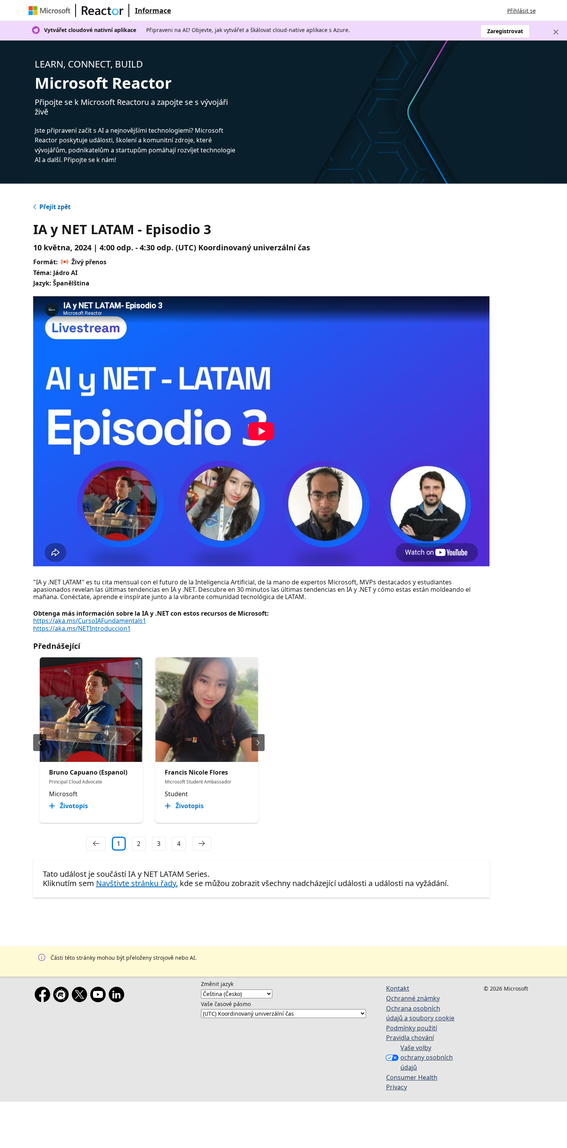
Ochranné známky (413, 998)
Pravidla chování (410, 1037)
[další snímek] (258, 742)
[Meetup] (62, 996)
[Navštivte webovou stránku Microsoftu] (51, 10)
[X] (81, 996)
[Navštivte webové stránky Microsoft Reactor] (103, 10)
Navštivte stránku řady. (137, 883)
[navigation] (96, 844)
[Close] (556, 32)
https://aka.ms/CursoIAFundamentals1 (89, 620)
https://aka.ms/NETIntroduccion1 (82, 628)
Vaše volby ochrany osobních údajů (426, 1057)
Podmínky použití (411, 1028)
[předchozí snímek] (39, 742)
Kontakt (397, 988)
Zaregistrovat (505, 31)
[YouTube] (99, 996)
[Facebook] (44, 996)
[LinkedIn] (118, 996)
